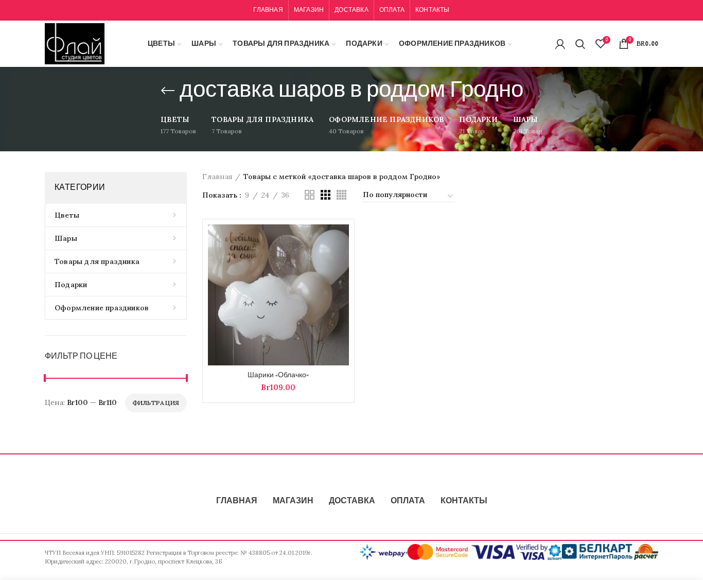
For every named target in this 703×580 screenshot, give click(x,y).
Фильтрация (156, 403)
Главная (217, 176)
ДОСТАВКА (352, 501)
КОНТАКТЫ (464, 501)
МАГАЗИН (293, 501)
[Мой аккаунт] (560, 43)
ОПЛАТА (408, 501)
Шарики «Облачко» (278, 375)
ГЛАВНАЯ (236, 501)
